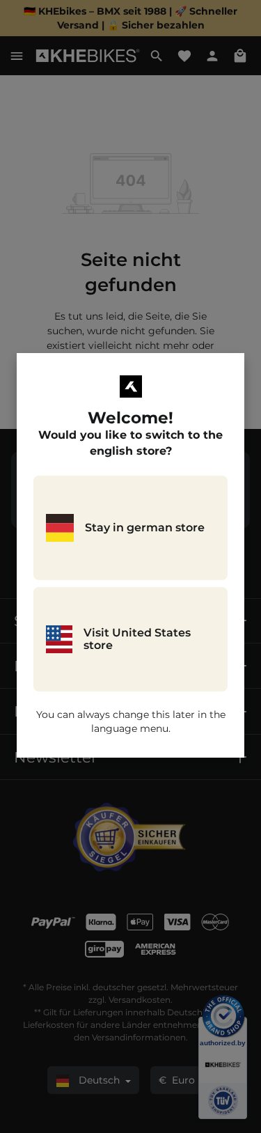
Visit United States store (137, 639)
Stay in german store (145, 527)
